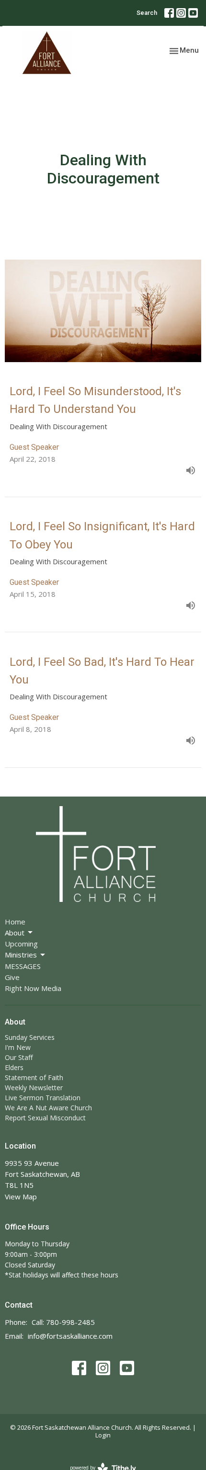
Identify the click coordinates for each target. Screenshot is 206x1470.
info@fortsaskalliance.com (70, 1336)
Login (103, 1435)
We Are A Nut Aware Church (48, 1107)
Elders (14, 1067)
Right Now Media (33, 988)
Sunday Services (30, 1037)
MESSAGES (23, 966)
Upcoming (21, 943)
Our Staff (19, 1057)
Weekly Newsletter (34, 1087)
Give (12, 977)
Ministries (21, 954)
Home (15, 921)
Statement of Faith (34, 1077)
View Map (21, 1196)
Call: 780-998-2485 (63, 1322)
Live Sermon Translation (42, 1097)
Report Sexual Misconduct (45, 1117)
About (14, 932)
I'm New (18, 1047)
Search (147, 12)
